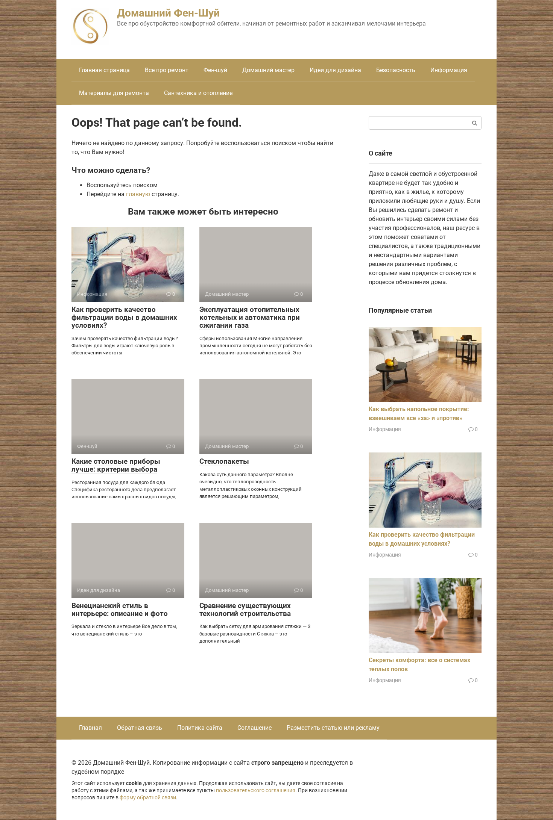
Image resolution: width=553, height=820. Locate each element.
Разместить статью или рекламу (333, 727)
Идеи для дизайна (335, 70)
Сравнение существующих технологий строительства (245, 609)
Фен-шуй (215, 70)
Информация (448, 70)
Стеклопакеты (224, 461)
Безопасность (395, 70)
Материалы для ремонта (114, 93)
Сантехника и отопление (198, 93)
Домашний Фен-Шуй (168, 13)
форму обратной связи (148, 797)
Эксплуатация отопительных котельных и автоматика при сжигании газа (249, 317)
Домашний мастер (268, 70)
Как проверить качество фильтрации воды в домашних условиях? (124, 317)
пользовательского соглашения (255, 790)
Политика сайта (199, 727)
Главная (90, 727)
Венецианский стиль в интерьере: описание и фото (119, 609)
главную (138, 194)
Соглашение (254, 727)
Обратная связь (139, 727)
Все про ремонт (166, 70)
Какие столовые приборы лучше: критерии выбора (115, 465)
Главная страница (104, 70)
